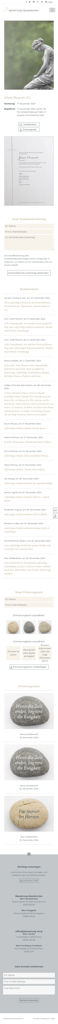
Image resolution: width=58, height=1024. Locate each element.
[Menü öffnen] (52, 10)
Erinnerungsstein (30, 130)
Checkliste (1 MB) (30, 880)
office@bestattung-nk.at (29, 931)
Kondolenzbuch (30, 124)
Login (50, 2)
